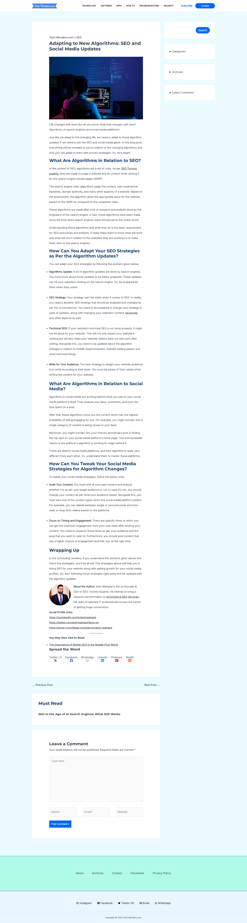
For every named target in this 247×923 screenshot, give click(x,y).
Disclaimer (137, 873)
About (79, 873)
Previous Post (42, 684)
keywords (131, 312)
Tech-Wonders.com (61, 37)
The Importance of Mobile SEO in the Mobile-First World (83, 644)
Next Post (152, 684)
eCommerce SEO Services (122, 596)
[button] (186, 6)
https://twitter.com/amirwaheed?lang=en (74, 622)
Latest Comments (183, 92)
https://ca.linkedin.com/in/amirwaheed (72, 617)
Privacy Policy (162, 873)
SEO (79, 37)
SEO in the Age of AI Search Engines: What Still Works (79, 714)
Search (202, 30)
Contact (117, 873)
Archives (177, 71)
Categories (179, 51)
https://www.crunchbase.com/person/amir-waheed (80, 627)
